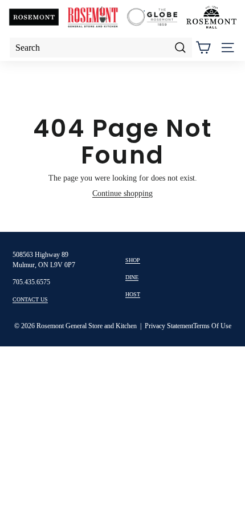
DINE (131, 277)
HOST (132, 294)
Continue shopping (122, 193)
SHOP (132, 260)
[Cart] (203, 47)
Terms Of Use (212, 326)
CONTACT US (30, 299)
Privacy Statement (169, 326)
